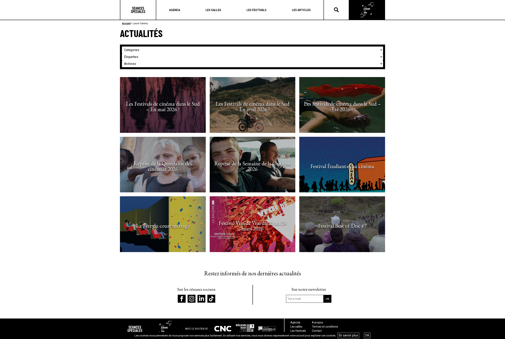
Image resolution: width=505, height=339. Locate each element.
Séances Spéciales (138, 10)
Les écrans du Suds (367, 10)
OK (367, 335)
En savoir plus (348, 335)
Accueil (126, 23)
